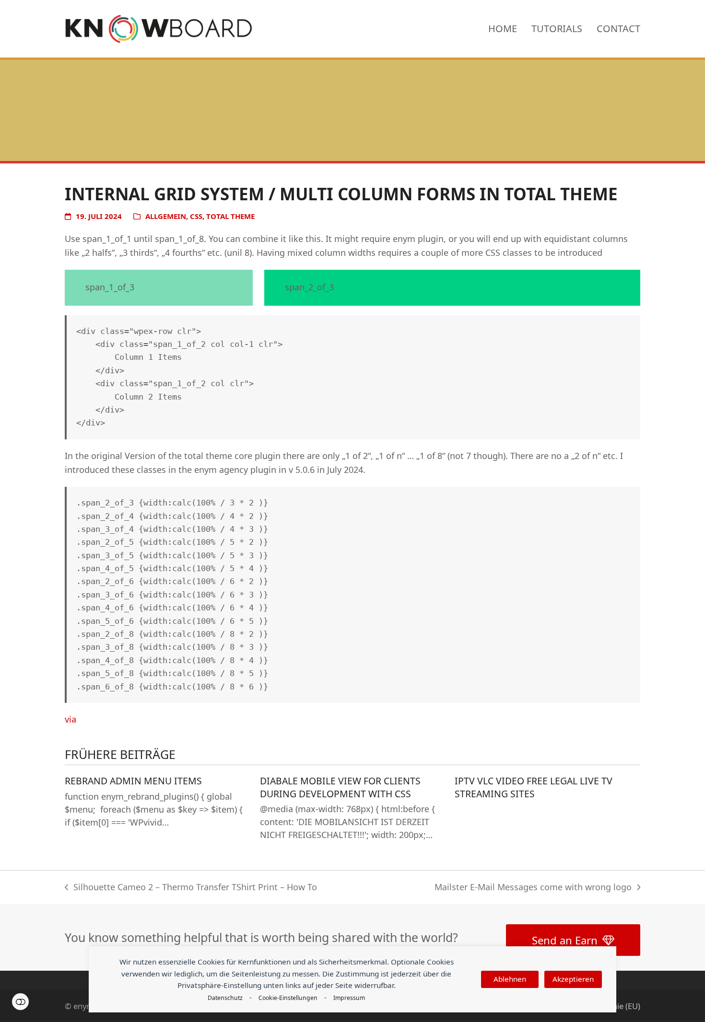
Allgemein (165, 216)
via (70, 719)
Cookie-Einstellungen (287, 998)
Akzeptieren (573, 979)
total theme (230, 216)
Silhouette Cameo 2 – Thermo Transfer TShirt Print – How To (191, 888)
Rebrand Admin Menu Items (133, 780)
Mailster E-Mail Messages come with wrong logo (533, 888)
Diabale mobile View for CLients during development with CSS (340, 787)
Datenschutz (225, 998)
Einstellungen (20, 1001)
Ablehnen (510, 979)
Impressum (349, 998)
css (196, 216)
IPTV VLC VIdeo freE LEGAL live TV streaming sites (533, 787)
